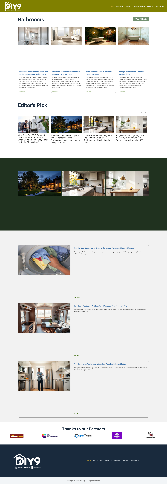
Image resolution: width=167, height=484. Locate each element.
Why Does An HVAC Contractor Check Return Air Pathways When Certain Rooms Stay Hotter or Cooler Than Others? (33, 138)
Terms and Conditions (112, 461)
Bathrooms (119, 6)
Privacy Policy (98, 461)
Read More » (22, 91)
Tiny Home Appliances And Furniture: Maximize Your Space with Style (101, 306)
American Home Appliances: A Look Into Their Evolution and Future (100, 364)
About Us (150, 6)
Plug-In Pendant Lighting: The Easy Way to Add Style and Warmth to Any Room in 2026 (130, 137)
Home (111, 6)
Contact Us (160, 6)
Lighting (128, 6)
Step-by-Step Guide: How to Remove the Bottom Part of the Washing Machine (104, 248)
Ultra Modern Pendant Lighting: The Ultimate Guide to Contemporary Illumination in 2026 (98, 139)
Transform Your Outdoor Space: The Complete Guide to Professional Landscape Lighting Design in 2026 (65, 139)
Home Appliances (139, 6)
